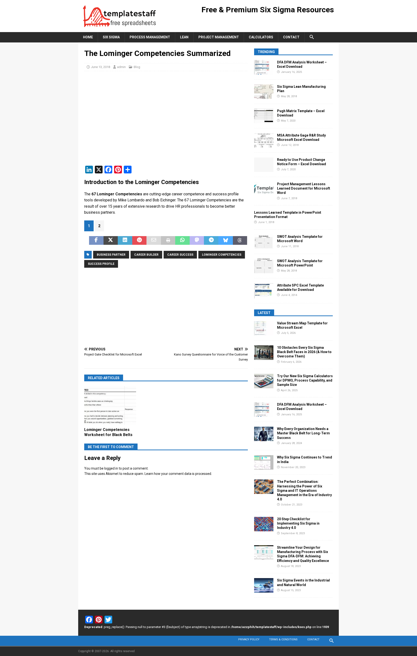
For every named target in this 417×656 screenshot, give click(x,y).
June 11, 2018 (290, 246)
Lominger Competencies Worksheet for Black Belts (108, 432)
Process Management (150, 37)
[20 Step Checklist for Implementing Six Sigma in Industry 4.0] (263, 524)
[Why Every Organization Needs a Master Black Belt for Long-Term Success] (263, 434)
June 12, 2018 (290, 145)
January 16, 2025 (291, 72)
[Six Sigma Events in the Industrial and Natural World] (263, 585)
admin (121, 67)
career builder (146, 254)
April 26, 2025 (289, 390)
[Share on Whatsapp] (182, 240)
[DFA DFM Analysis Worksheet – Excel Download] (263, 67)
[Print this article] (168, 240)
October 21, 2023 (291, 504)
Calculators (261, 37)
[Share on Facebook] (96, 240)
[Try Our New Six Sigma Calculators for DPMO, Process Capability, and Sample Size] (263, 381)
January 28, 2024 (291, 443)
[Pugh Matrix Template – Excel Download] (263, 116)
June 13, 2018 (100, 67)
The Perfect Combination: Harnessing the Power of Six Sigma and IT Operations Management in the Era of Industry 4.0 (304, 490)
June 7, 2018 (289, 198)
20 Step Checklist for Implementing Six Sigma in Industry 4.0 (298, 523)
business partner (111, 254)
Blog (137, 67)
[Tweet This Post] (111, 240)
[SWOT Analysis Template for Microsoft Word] (263, 241)
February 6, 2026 (291, 361)
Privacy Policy (248, 639)
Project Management (218, 37)
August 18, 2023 (291, 566)
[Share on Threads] (240, 240)
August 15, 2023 (291, 590)
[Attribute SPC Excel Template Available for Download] (263, 290)
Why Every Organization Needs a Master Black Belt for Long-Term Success (303, 433)
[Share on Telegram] (211, 240)
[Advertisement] (166, 120)
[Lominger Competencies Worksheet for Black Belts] (110, 405)
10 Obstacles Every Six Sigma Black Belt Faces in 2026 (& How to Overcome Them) (304, 352)
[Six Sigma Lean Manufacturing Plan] (263, 91)
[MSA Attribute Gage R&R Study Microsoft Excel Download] (263, 140)
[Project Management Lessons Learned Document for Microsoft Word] (263, 189)
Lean (184, 37)
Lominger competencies (221, 254)
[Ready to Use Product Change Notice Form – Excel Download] (263, 164)
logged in (111, 468)
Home (88, 37)
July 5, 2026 (288, 333)
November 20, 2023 (293, 467)
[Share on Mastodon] (197, 240)
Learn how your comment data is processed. (178, 474)
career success (180, 254)
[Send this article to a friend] (153, 240)
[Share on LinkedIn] (125, 240)
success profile (101, 264)
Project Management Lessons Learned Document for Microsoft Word (303, 188)
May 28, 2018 (289, 96)
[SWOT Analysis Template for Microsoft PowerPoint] (263, 266)
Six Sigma (111, 37)
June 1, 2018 (266, 222)
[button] (311, 37)
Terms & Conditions (283, 639)
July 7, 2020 (288, 169)
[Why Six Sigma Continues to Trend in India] (263, 462)
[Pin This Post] (139, 240)
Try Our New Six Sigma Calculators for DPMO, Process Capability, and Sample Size (305, 380)
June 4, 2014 (289, 295)
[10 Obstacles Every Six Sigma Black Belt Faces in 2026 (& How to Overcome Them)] (263, 352)
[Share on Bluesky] (225, 240)
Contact (291, 37)
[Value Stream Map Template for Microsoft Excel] (263, 328)
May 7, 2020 (288, 120)
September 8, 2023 (293, 533)
